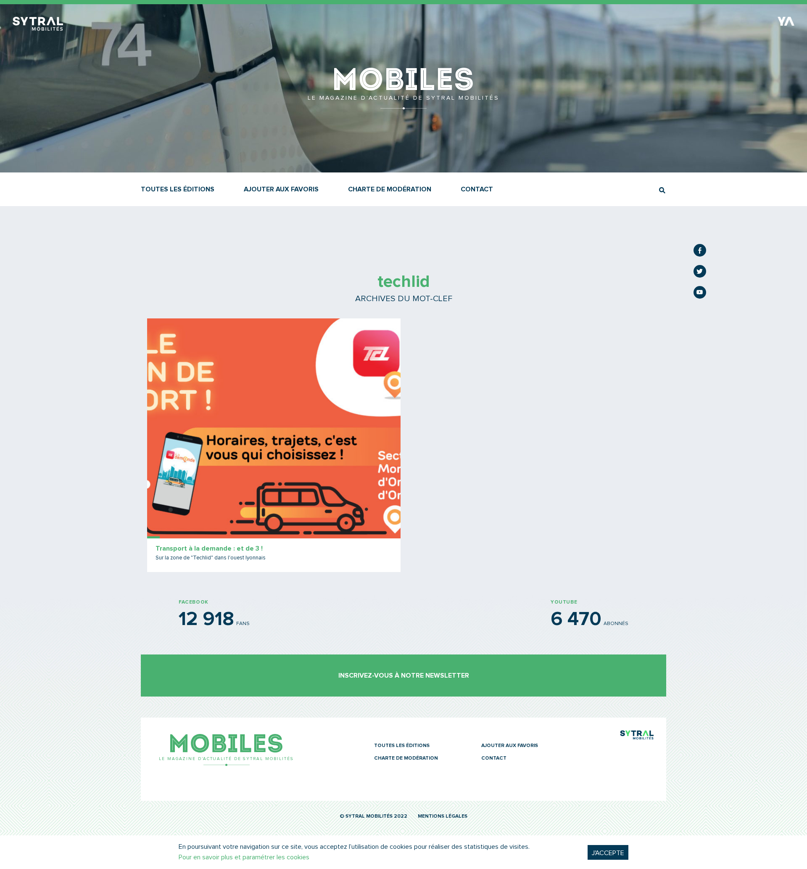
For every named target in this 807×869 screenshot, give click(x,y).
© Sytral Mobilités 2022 (373, 816)
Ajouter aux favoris (281, 189)
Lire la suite (274, 445)
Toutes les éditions (177, 189)
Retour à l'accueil (403, 105)
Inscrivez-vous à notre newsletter (403, 675)
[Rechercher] (662, 190)
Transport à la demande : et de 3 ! (209, 548)
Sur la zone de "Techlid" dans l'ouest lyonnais (211, 558)
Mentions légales (442, 816)
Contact (477, 189)
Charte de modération (389, 189)
